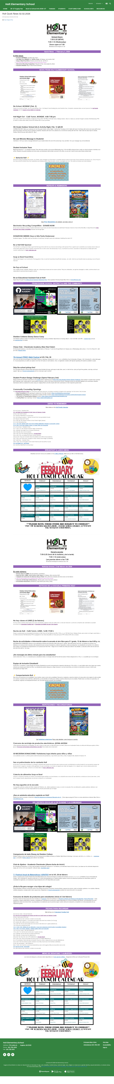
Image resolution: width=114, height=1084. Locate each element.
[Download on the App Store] (69, 1071)
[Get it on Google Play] (56, 1071)
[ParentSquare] (44, 1071)
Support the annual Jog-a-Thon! (31, 62)
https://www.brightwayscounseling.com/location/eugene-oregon (69, 394)
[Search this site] (110, 3)
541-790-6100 (12, 1047)
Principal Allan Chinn (90, 1042)
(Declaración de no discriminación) (77, 1066)
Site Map (105, 1042)
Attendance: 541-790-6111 (92, 1045)
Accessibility (107, 1045)
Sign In (105, 1047)
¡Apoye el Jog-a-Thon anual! (34, 578)
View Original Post (8, 20)
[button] (99, 3)
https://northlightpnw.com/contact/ (60, 393)
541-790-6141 (10, 1049)
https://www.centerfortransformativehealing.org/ (54, 396)
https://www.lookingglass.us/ (45, 397)
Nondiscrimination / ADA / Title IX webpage (53, 1066)
